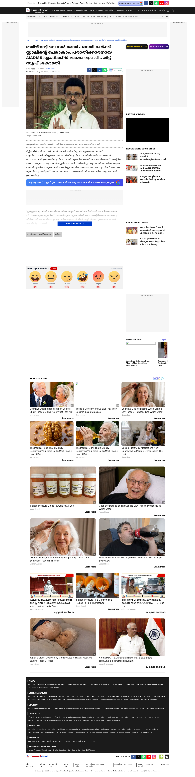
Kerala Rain (55, 17)
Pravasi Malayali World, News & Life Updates (47, 750)
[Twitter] (151, 3)
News (69, 10)
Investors (165, 764)
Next (167, 16)
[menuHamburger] (168, 11)
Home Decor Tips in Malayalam (144, 717)
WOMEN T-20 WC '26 (159, 46)
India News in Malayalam (99, 684)
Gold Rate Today (130, 17)
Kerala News (116, 684)
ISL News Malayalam (110, 708)
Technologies (64, 741)
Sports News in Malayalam (39, 708)
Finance (91, 741)
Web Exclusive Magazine (100, 732)
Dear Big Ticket (88, 750)
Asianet (37, 756)
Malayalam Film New (36, 696)
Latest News (58, 10)
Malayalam (32, 3)
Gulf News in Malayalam (38, 688)
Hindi (95, 3)
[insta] (166, 3)
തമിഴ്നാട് (58, 234)
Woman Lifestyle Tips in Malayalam (43, 720)
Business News (34, 741)
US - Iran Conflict (81, 17)
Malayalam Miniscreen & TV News (114, 700)
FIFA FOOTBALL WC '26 (137, 46)
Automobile (150, 10)
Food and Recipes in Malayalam (91, 717)
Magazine (103, 10)
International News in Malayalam (149, 684)
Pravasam (119, 10)
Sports (93, 10)
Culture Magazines (35, 732)
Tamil (82, 3)
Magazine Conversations (147, 729)
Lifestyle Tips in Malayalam (65, 717)
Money (129, 10)
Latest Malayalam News (77, 684)
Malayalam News (35, 684)
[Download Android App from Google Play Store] (161, 757)
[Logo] (38, 10)
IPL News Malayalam (129, 708)
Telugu (75, 3)
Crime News (129, 684)
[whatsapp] (156, 3)
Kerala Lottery (115, 17)
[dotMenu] (160, 10)
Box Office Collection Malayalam (61, 700)
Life (111, 10)
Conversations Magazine (78, 732)
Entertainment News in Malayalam (61, 696)
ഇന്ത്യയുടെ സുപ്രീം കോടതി (39, 234)
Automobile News (49, 741)
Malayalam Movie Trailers (131, 696)
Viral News (54, 688)
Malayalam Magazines (37, 729)
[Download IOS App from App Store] (166, 757)
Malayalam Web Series (154, 696)
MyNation (110, 3)
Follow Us (118, 70)
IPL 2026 (138, 10)
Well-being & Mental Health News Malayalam (102, 720)
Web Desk (50, 69)
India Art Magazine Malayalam (86, 729)
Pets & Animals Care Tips (70, 720)
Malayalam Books (108, 729)
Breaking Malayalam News (54, 684)
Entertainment (81, 10)
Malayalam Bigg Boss (36, 700)
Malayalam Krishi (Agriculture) (60, 729)
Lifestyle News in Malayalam (40, 717)
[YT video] (161, 3)
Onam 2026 (67, 17)
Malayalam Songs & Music (87, 700)
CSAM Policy (77, 765)
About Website (29, 765)
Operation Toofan (98, 17)
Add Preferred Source (129, 3)
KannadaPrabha (64, 3)
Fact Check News (79, 741)
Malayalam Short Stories (55, 732)
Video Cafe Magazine (143, 732)
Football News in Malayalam (88, 708)
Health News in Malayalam (118, 717)
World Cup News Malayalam (152, 708)
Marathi (101, 3)
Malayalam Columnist (126, 729)
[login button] (164, 11)
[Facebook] (146, 3)
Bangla (89, 3)
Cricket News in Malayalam (63, 708)
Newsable (42, 3)
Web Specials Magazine (122, 732)
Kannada (52, 3)
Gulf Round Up (74, 750)
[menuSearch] (173, 11)
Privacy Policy (65, 765)
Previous (162, 16)
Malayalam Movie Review (108, 696)
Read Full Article (75, 224)
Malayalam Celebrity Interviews (143, 700)
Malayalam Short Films (87, 696)
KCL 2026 (43, 17)
